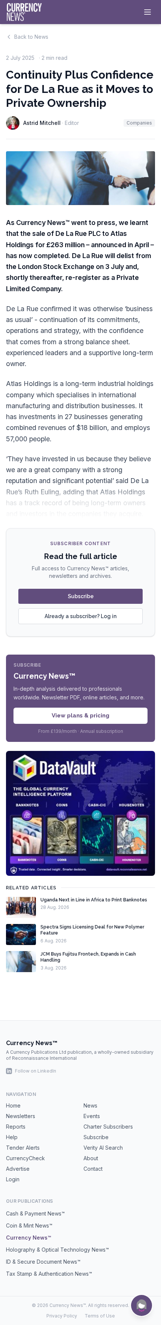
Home (13, 1105)
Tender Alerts (23, 1147)
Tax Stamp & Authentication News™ (49, 1273)
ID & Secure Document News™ (43, 1261)
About (90, 1158)
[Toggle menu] (147, 12)
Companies (139, 123)
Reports (15, 1126)
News (90, 1105)
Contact (93, 1168)
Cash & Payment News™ (35, 1213)
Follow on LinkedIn (35, 1071)
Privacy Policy (61, 1316)
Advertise (18, 1168)
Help (12, 1137)
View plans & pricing (80, 715)
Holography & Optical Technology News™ (57, 1249)
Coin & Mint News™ (29, 1225)
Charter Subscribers (108, 1126)
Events (91, 1116)
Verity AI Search (103, 1147)
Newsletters (20, 1116)
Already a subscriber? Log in (80, 616)
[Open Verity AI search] (141, 1305)
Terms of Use (100, 1316)
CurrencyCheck (25, 1158)
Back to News (31, 36)
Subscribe (81, 596)
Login (12, 1179)
